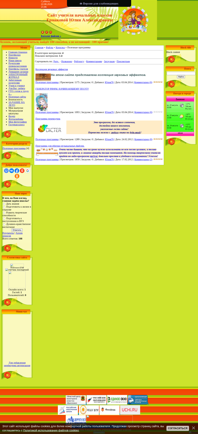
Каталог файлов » (51, 36)
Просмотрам (123, 61)
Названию (66, 61)
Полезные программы (14, 148)
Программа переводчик (47, 118)
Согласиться (177, 428)
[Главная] (42, 33)
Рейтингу (79, 61)
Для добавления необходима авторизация (17, 364)
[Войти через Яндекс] (22, 170)
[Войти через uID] (6, 170)
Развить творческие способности (14, 214)
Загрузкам (109, 61)
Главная (39, 47)
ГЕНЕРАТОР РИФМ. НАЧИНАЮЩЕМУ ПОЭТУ (62, 89)
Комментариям (94, 61)
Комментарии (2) (143, 159)
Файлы (49, 47)
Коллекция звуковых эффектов (51, 69)
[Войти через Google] (27, 170)
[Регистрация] (46, 33)
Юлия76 (109, 82)
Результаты (8, 233)
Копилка (60, 47)
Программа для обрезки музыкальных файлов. (59, 146)
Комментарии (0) (143, 82)
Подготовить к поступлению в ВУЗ (13, 219)
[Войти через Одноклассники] (17, 176)
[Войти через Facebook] (17, 170)
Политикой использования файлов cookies (51, 430)
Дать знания (12, 203)
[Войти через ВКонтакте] (11, 170)
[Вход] (50, 33)
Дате (55, 61)
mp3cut (93, 156)
